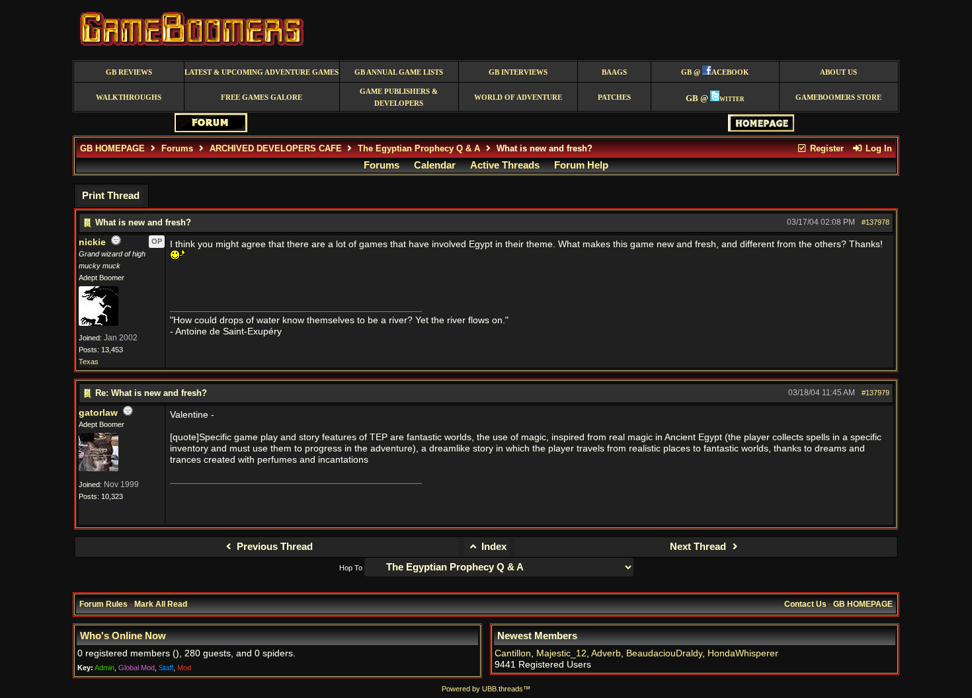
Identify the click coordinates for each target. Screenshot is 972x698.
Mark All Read (160, 604)
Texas (89, 362)
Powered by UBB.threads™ (486, 689)
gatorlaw (98, 413)
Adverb (606, 653)
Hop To (350, 568)
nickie (92, 242)
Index (492, 546)
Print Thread (111, 195)
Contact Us (805, 604)
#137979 (875, 393)
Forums (177, 148)
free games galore (261, 97)
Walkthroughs (128, 97)
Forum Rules (103, 604)
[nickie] (98, 323)
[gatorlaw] (98, 469)
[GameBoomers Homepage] (761, 129)
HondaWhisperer (743, 653)
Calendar (435, 165)
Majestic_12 (561, 653)
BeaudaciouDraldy (664, 653)
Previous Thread (273, 546)
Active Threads (505, 165)
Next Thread (699, 546)
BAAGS (614, 72)
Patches (614, 97)
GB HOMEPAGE (112, 148)
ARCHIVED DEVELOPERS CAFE (276, 148)
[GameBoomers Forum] (211, 129)
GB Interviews (518, 72)
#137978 (875, 222)
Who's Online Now (123, 636)
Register (825, 148)
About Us (838, 72)
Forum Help (581, 165)
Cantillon (513, 653)
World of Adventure (518, 97)
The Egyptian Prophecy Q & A (419, 148)
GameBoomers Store (838, 97)
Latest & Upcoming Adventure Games (261, 72)
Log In (877, 148)
